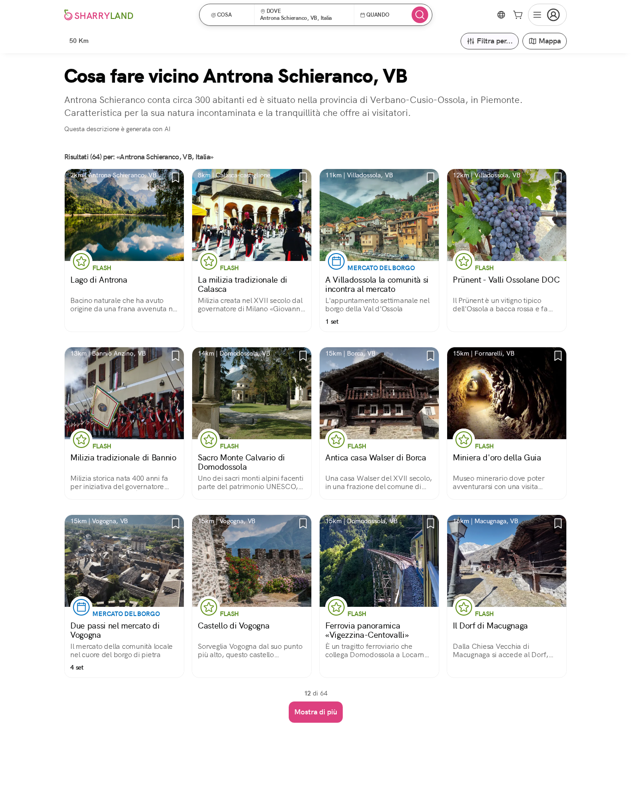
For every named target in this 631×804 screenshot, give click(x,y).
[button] (230, 14)
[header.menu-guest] (547, 15)
